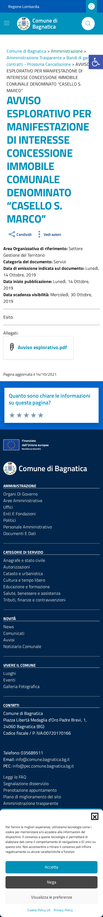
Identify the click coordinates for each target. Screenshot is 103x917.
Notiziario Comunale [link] (22, 646)
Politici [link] (9, 520)
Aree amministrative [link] (22, 500)
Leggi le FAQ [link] (14, 777)
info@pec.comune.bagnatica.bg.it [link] (43, 766)
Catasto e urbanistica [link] (23, 573)
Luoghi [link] (9, 673)
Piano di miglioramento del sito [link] (32, 796)
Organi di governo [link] (20, 494)
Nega (51, 882)
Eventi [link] (9, 680)
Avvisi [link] (9, 639)
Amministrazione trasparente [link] (30, 803)
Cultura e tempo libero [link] (24, 580)
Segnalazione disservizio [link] (26, 783)
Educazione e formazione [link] (26, 586)
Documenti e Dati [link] (19, 533)
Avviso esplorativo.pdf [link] (42, 347)
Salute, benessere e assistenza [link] (31, 593)
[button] (95, 816)
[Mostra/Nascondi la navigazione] (6, 23)
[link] (96, 62)
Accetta (51, 867)
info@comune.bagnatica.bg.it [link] (43, 759)
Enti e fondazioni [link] (19, 513)
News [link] (8, 626)
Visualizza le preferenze (51, 897)
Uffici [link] (8, 507)
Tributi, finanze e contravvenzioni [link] (34, 599)
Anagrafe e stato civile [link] (24, 560)
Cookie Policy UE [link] (39, 910)
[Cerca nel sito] (88, 23)
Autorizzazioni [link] (16, 567)
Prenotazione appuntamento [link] (30, 790)
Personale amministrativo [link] (27, 526)
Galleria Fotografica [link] (21, 686)
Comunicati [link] (13, 633)
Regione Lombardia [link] (23, 6)
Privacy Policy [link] (63, 910)
